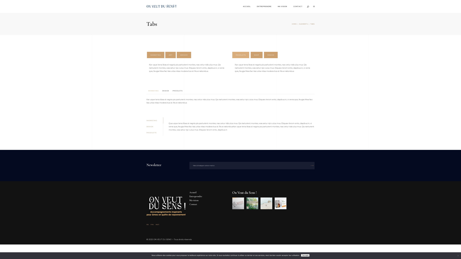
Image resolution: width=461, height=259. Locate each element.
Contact (193, 204)
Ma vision (193, 200)
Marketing (155, 55)
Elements (303, 24)
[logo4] (280, 203)
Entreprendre (195, 196)
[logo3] (266, 203)
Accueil (192, 192)
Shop (256, 55)
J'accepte (305, 255)
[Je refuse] (458, 255)
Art (170, 55)
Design (270, 55)
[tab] (155, 55)
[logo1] (238, 203)
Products (241, 55)
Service (184, 55)
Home (294, 24)
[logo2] (252, 203)
